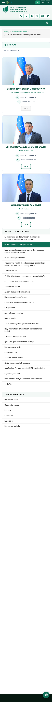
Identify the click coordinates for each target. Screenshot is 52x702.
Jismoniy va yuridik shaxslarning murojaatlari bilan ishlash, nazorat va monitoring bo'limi (25, 264)
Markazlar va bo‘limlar (20, 31)
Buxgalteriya (10, 308)
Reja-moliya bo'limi (12, 374)
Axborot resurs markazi (14, 313)
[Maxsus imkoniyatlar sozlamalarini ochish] (46, 695)
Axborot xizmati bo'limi (14, 358)
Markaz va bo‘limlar (12, 426)
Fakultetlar (9, 416)
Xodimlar (11, 45)
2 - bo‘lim (8, 384)
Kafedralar (9, 421)
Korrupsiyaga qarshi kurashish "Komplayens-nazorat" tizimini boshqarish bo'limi (23, 238)
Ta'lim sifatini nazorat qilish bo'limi (18, 245)
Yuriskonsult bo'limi (12, 287)
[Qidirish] (47, 23)
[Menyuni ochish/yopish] (5, 23)
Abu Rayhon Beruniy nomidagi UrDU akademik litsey (25, 368)
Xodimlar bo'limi (11, 271)
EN (48, 2)
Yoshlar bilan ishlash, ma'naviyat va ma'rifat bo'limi (25, 276)
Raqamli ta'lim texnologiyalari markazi (20, 302)
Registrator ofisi (11, 352)
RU (43, 2)
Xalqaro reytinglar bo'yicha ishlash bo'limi (21, 323)
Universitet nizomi (12, 405)
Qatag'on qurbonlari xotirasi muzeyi (19, 342)
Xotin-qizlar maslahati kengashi (17, 363)
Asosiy (6, 31)
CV (25, 166)
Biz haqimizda (13, 50)
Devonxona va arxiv (13, 347)
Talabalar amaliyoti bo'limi (15, 337)
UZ (37, 2)
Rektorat (8, 410)
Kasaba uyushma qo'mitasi (16, 297)
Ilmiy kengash (10, 318)
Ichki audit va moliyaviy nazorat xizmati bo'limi (23, 379)
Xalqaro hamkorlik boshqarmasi (17, 292)
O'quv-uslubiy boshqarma (15, 258)
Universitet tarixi (11, 400)
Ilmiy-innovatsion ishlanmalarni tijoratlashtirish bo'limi (23, 330)
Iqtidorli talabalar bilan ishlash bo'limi (19, 281)
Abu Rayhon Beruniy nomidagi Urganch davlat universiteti (18, 9)
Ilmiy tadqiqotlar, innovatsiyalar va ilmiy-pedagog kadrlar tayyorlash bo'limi (24, 251)
